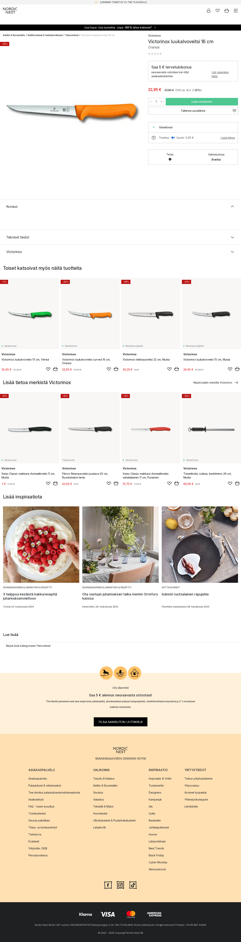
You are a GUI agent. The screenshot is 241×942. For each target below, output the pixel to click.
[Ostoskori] (226, 10)
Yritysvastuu (192, 785)
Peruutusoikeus (38, 855)
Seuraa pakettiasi (39, 820)
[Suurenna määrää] (161, 101)
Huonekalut (100, 813)
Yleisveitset (72, 35)
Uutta (152, 813)
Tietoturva (34, 834)
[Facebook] (108, 884)
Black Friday (156, 855)
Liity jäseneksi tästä (220, 74)
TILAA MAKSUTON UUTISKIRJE (120, 722)
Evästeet (33, 841)
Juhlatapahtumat (159, 827)
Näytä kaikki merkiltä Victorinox (213, 382)
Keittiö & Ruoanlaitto (14, 35)
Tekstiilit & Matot (103, 806)
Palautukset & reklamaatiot (44, 785)
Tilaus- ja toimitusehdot (42, 827)
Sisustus (98, 792)
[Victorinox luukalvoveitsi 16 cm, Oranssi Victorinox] (72, 112)
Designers (155, 792)
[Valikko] (235, 10)
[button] (155, 54)
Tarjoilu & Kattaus (103, 778)
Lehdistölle (191, 806)
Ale (151, 806)
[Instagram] (120, 884)
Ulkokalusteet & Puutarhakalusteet (114, 820)
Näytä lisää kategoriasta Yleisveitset (28, 645)
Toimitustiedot (37, 813)
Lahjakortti (99, 827)
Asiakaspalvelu (37, 778)
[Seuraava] (137, 112)
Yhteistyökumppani (196, 799)
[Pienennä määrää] (150, 101)
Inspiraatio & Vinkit (160, 778)
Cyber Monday (158, 862)
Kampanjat (155, 799)
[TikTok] (133, 884)
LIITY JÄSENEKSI (112, 2)
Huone (153, 834)
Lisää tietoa (228, 137)
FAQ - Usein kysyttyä (41, 806)
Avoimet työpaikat (196, 792)
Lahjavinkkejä (157, 841)
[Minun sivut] (208, 10)
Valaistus (98, 799)
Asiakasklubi (36, 799)
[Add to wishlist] (48, 369)
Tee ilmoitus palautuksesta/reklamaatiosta (54, 792)
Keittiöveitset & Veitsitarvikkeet (45, 35)
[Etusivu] (10, 11)
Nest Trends (156, 848)
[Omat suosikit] (217, 10)
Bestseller (155, 820)
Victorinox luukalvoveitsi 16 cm (98, 35)
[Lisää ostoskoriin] (55, 369)
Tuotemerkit (156, 785)
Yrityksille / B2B (37, 848)
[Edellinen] (7, 112)
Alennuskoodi (157, 869)
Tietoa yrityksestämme (199, 778)
